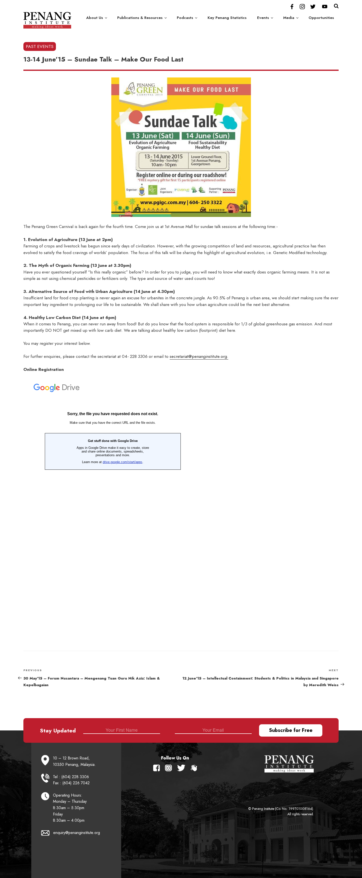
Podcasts (185, 17)
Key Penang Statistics (227, 17)
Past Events (39, 46)
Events (263, 17)
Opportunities (321, 17)
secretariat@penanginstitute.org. (199, 356)
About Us (94, 17)
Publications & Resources (140, 17)
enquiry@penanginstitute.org (76, 832)
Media (288, 17)
